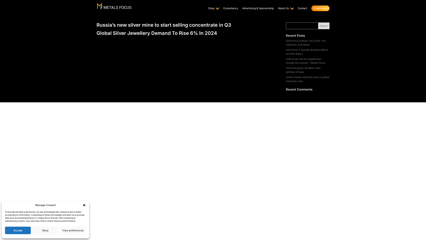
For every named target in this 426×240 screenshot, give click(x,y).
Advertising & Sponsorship (258, 8)
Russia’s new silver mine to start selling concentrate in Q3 (164, 25)
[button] (84, 205)
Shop (211, 8)
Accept (18, 230)
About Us (283, 8)
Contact (302, 8)
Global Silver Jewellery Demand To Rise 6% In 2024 (157, 33)
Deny (45, 230)
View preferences (73, 230)
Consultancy (230, 8)
